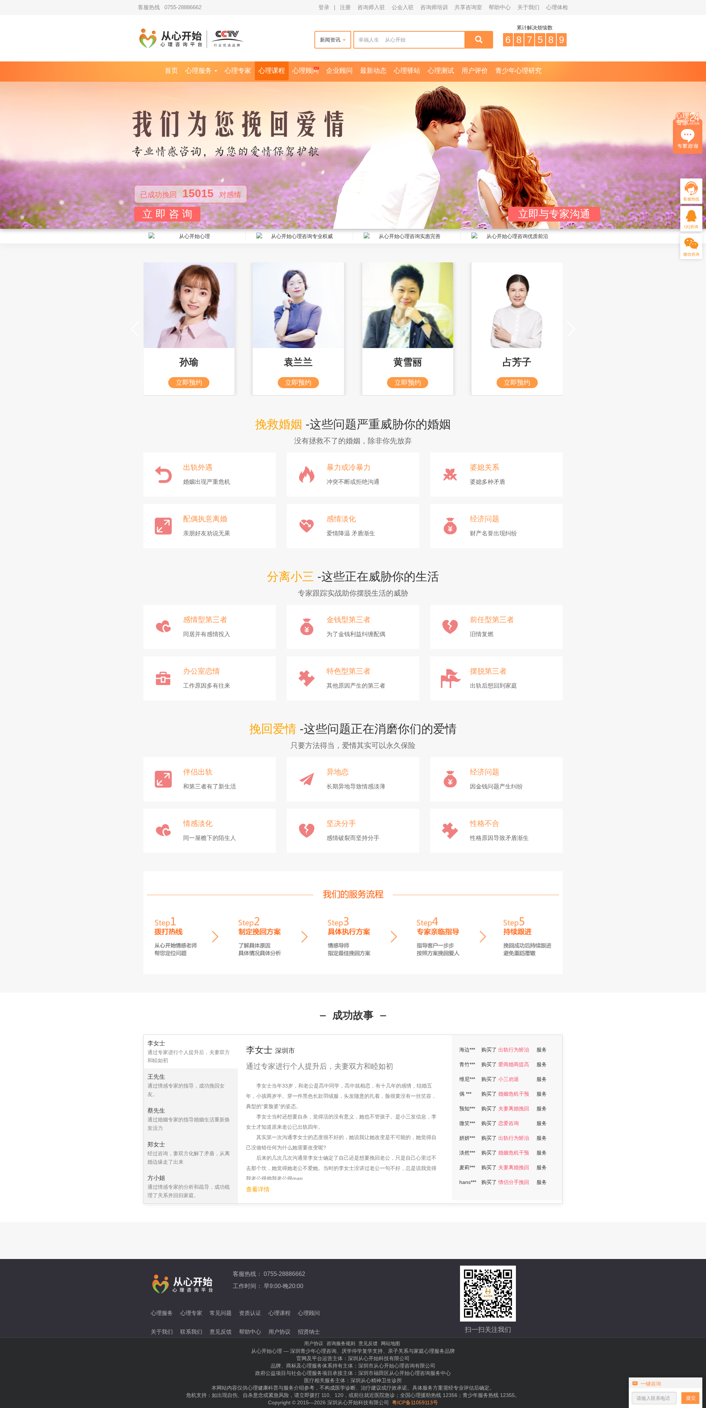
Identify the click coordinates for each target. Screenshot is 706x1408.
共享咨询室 (468, 7)
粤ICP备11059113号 (415, 1402)
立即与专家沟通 (554, 214)
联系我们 (191, 1332)
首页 (171, 70)
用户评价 (474, 70)
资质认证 (250, 1313)
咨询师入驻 (371, 7)
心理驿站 (407, 70)
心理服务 (199, 70)
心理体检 (557, 7)
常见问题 (221, 1313)
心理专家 (238, 70)
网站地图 (390, 1343)
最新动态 (373, 70)
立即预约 (189, 382)
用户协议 (279, 1332)
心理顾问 (305, 70)
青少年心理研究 (518, 70)
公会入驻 (403, 7)
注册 (345, 7)
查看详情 (258, 1189)
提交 (691, 1398)
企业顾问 (339, 70)
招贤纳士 (309, 1332)
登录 (323, 7)
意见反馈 (221, 1332)
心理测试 (441, 70)
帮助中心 (500, 7)
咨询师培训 (434, 7)
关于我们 (528, 7)
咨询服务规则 (341, 1343)
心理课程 (271, 70)
